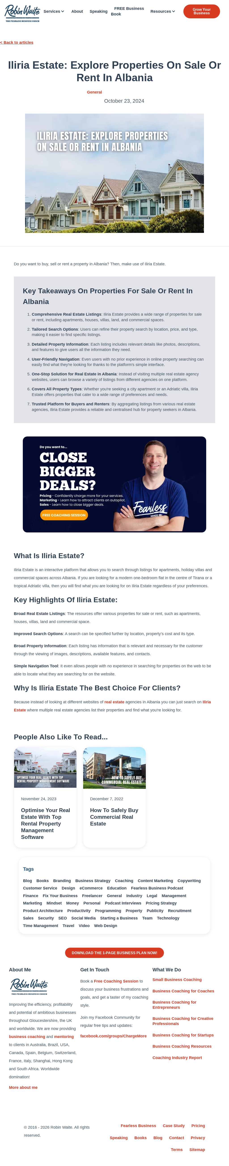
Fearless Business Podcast (157, 888)
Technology (168, 918)
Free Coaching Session (116, 981)
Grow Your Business (202, 11)
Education (117, 888)
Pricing (198, 1125)
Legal (152, 896)
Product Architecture (43, 911)
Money (72, 903)
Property (134, 911)
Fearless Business (138, 1125)
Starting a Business (119, 918)
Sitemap (197, 1149)
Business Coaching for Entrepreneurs (174, 1005)
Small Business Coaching (177, 979)
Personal (91, 903)
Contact (176, 1138)
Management (174, 896)
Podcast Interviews (123, 903)
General (94, 92)
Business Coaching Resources (182, 1046)
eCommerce (91, 888)
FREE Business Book (127, 11)
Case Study (174, 1125)
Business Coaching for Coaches (183, 991)
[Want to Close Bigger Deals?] (114, 484)
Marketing (32, 903)
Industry (134, 896)
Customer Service (40, 888)
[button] (54, 11)
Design (68, 888)
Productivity (79, 911)
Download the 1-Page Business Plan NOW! (114, 953)
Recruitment (179, 911)
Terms (177, 1149)
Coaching (124, 881)
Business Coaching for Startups (183, 1035)
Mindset (54, 903)
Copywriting (189, 881)
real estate (114, 702)
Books (42, 881)
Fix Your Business (60, 896)
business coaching (27, 1036)
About (77, 11)
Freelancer (92, 896)
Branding (62, 881)
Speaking (99, 11)
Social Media (83, 918)
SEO (62, 918)
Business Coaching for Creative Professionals (183, 1021)
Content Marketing (155, 881)
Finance (30, 896)
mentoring (64, 1036)
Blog (27, 881)
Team (147, 918)
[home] (22, 13)
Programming (108, 911)
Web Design (105, 925)
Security (46, 918)
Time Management (40, 925)
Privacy (198, 1138)
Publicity (155, 911)
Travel (68, 925)
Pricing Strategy (161, 903)
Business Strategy (92, 881)
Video (84, 925)
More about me (23, 1087)
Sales (28, 918)
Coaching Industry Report (177, 1057)
